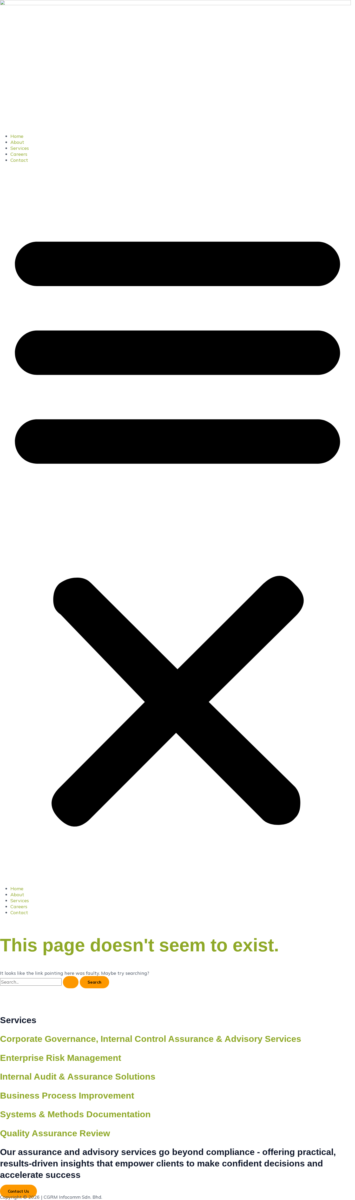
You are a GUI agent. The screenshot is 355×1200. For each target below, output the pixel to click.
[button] (177, 524)
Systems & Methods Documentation (75, 1114)
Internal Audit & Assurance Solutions (77, 1076)
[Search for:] (40, 982)
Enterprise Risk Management (60, 1058)
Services (19, 148)
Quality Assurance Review (55, 1133)
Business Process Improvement (67, 1095)
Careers (18, 154)
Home (16, 136)
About (17, 142)
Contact (19, 160)
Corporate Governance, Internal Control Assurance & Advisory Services (150, 1039)
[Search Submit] (70, 982)
